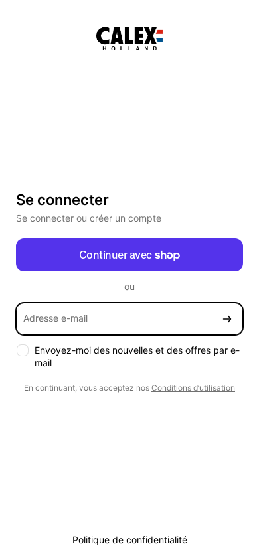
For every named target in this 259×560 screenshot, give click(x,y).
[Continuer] (227, 318)
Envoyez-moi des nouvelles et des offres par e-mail (137, 356)
